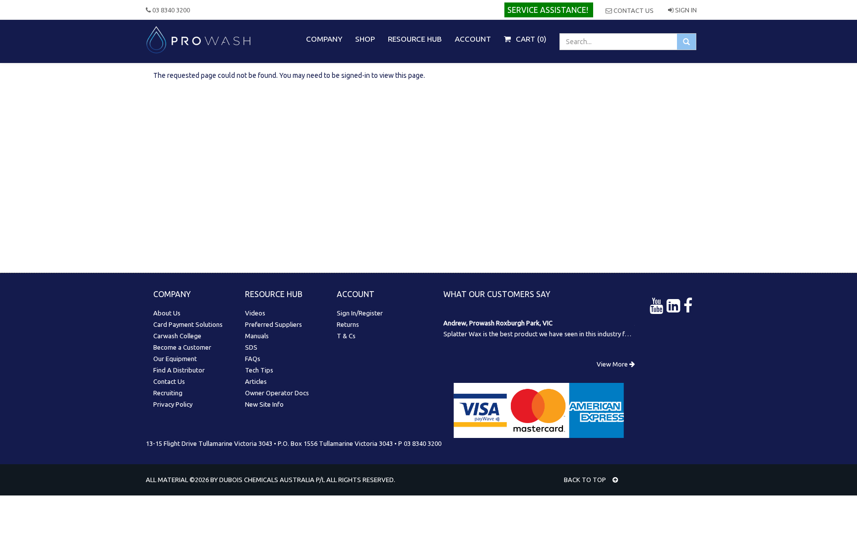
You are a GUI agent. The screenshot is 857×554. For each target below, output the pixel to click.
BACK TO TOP (586, 479)
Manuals (257, 335)
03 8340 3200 (170, 9)
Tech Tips (259, 370)
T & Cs (346, 335)
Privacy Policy (172, 404)
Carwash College (177, 335)
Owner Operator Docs (277, 392)
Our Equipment (175, 358)
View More (613, 364)
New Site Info (264, 404)
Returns (348, 324)
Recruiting (168, 392)
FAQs (252, 358)
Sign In (685, 9)
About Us (167, 312)
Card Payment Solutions (188, 324)
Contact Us (633, 10)
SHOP (365, 39)
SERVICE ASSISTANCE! (547, 9)
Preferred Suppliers (273, 324)
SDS (251, 347)
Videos (255, 312)
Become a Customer (182, 347)
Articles (256, 381)
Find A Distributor (179, 370)
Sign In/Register (360, 312)
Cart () (530, 39)
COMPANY (324, 39)
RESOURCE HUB (415, 39)
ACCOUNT (473, 39)
